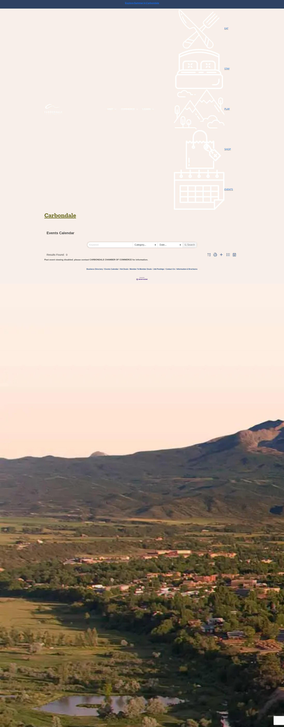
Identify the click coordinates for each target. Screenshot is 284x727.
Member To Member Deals (141, 269)
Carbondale (60, 215)
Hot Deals (124, 269)
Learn (146, 109)
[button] (209, 255)
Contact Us (170, 269)
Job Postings (158, 269)
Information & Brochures (187, 269)
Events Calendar (111, 269)
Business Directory (95, 269)
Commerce (128, 109)
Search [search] (191, 245)
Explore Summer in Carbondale (142, 3)
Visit (110, 109)
